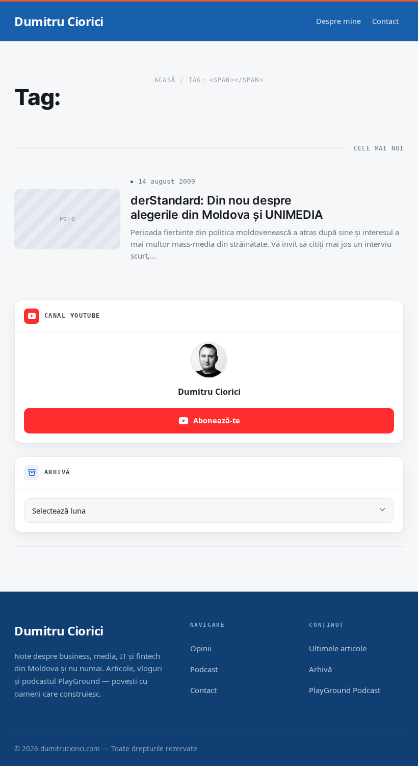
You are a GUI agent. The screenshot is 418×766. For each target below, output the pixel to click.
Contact (385, 21)
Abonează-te (216, 420)
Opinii (201, 648)
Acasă (164, 80)
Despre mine (338, 21)
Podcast (204, 669)
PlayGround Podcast (344, 690)
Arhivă (320, 669)
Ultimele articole (338, 648)
